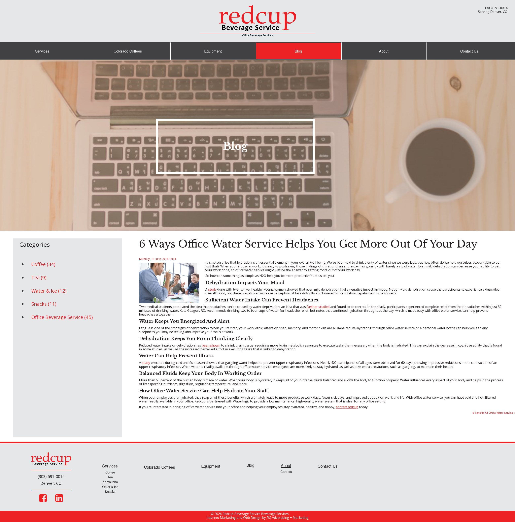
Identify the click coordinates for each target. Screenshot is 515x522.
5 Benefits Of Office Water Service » (494, 413)
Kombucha (110, 482)
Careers (286, 471)
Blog (298, 51)
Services (42, 51)
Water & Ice (110, 486)
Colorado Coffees (128, 51)
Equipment (213, 51)
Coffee (110, 472)
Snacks (110, 491)
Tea (110, 477)
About (383, 51)
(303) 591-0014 (496, 8)
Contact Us (469, 51)
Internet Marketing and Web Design (234, 517)
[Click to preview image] (169, 282)
